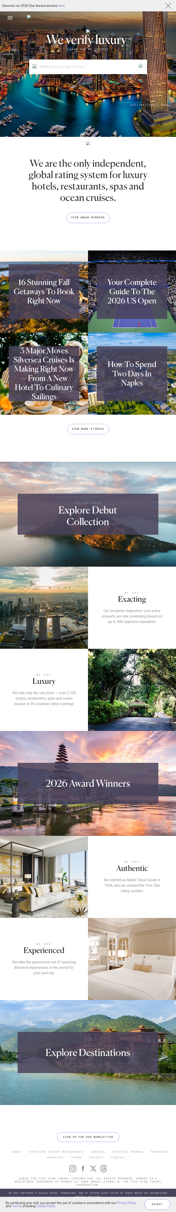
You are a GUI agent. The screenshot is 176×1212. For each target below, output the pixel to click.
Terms (16, 1206)
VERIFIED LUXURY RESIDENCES (56, 1151)
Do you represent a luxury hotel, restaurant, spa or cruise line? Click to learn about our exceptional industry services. (88, 1194)
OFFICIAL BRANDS (128, 1151)
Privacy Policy (127, 1203)
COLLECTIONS (88, 502)
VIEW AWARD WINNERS (88, 217)
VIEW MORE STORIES (88, 428)
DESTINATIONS (142, 105)
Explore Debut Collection (88, 515)
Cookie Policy (45, 1206)
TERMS (76, 1157)
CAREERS (98, 1151)
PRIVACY (96, 1157)
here (61, 6)
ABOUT (17, 1151)
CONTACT (118, 1157)
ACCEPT (157, 1204)
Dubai (166, 105)
